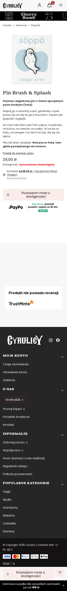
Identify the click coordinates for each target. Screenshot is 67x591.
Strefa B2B (13, 400)
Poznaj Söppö (13, 409)
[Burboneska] (9, 16)
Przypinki (35, 25)
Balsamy (9, 515)
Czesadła (9, 523)
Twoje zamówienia (15, 364)
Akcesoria (21, 25)
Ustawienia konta (15, 372)
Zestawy (9, 531)
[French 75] (49, 16)
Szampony (10, 507)
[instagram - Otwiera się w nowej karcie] (51, 340)
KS (8, 549)
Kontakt (8, 425)
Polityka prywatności (17, 474)
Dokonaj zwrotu (14, 442)
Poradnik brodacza (16, 417)
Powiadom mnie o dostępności (35, 195)
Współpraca (12, 450)
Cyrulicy (7, 25)
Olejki (6, 492)
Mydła (7, 500)
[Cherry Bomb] (29, 16)
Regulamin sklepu (15, 466)
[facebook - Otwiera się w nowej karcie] (58, 340)
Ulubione (9, 380)
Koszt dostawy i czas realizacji (23, 458)
